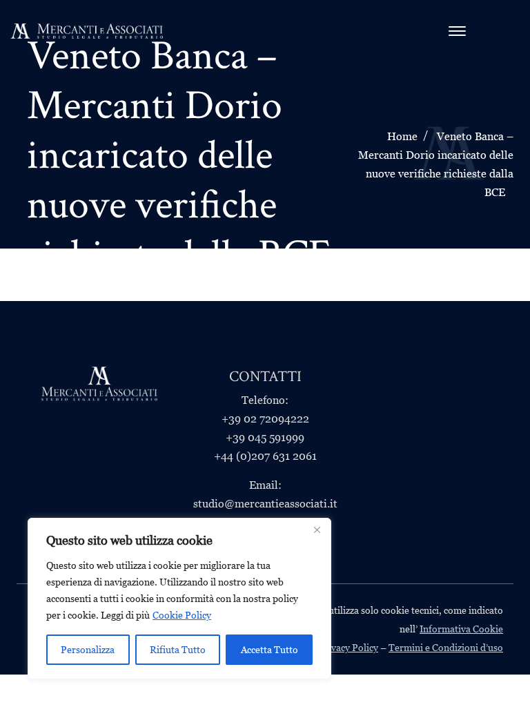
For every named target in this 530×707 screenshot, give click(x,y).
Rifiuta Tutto (178, 649)
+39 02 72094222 (265, 418)
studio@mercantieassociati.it (265, 503)
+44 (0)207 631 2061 (265, 456)
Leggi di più (125, 615)
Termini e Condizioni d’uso (446, 647)
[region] (179, 598)
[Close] (316, 529)
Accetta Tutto (269, 649)
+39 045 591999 (265, 437)
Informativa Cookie (461, 629)
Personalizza (88, 649)
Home (402, 136)
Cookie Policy (182, 615)
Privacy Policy (348, 647)
